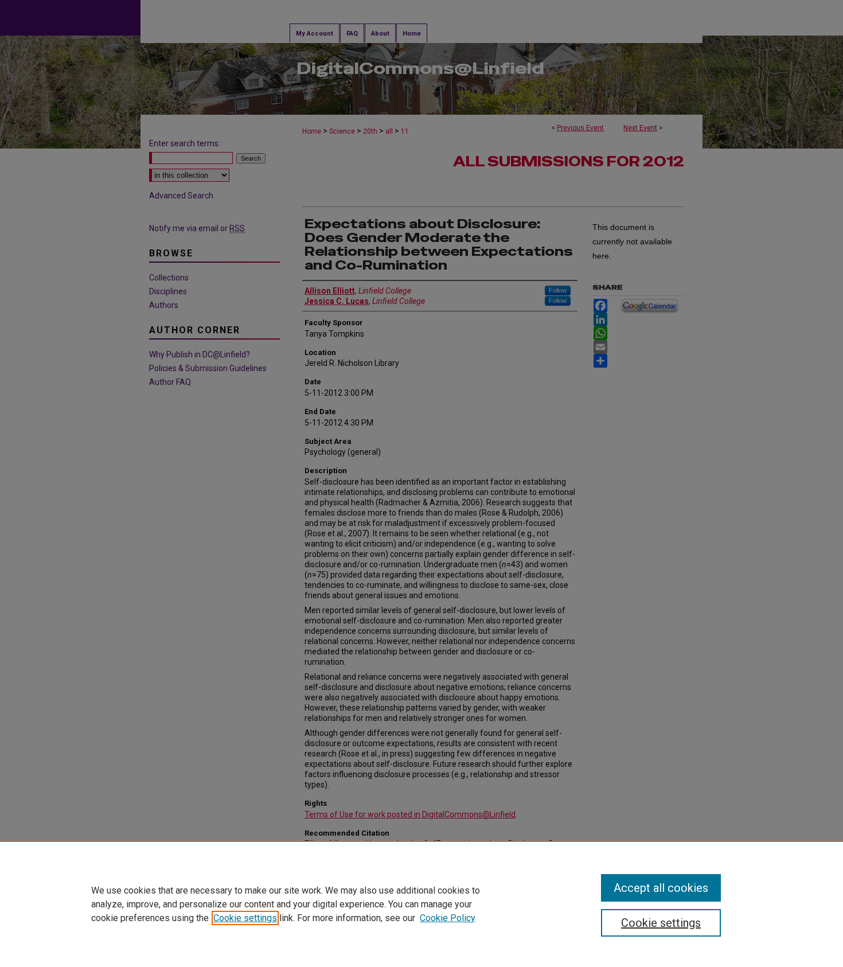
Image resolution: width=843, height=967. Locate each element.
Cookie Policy (447, 918)
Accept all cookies (661, 888)
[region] (421, 904)
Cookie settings (245, 918)
